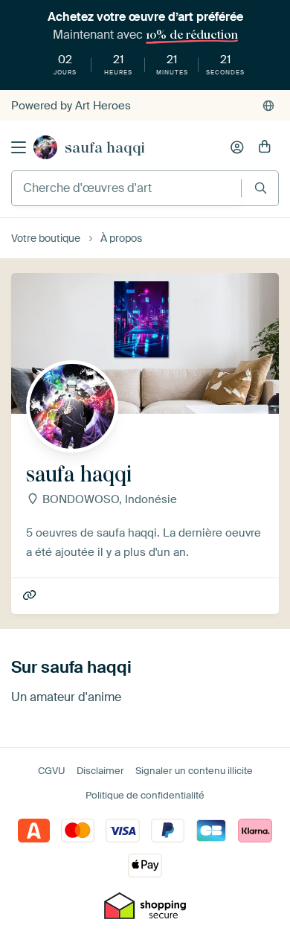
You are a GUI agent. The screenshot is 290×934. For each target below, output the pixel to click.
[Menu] (18, 147)
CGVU (51, 770)
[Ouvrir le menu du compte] (237, 147)
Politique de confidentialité (145, 795)
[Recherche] (260, 187)
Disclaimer (100, 770)
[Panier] (265, 147)
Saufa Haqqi (31, 596)
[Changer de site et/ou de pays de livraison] (268, 105)
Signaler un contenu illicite (194, 770)
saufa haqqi (105, 147)
